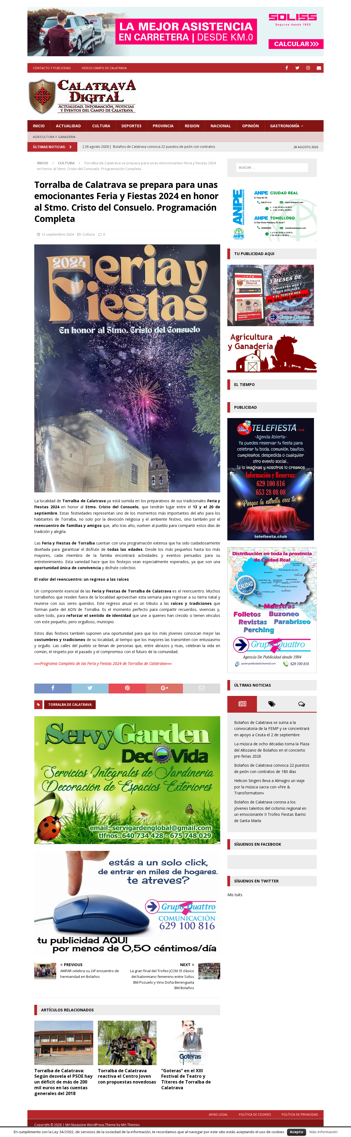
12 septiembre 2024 (57, 234)
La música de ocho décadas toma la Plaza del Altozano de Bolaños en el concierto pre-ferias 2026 (271, 750)
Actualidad (68, 125)
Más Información (324, 1131)
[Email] (319, 68)
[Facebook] (286, 68)
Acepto (296, 1131)
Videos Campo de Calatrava (104, 68)
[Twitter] (297, 68)
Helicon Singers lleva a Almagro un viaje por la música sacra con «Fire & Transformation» (269, 786)
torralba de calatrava (70, 704)
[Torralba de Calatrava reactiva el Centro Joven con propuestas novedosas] (127, 1043)
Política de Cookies (255, 1114)
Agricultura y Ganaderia (54, 137)
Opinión (250, 125)
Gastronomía (284, 125)
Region (192, 125)
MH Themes (130, 1124)
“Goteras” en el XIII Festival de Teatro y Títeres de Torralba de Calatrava (186, 1079)
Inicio (39, 125)
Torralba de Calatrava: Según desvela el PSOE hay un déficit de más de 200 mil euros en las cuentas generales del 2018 (63, 1082)
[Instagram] (308, 68)
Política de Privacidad (300, 1114)
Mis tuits (234, 894)
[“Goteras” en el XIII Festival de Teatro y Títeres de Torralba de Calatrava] (190, 1043)
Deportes (131, 125)
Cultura (101, 125)
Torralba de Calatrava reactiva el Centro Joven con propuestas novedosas (127, 1076)
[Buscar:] (272, 167)
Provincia (163, 125)
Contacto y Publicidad (52, 68)
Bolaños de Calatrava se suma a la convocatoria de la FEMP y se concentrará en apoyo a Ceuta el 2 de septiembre (271, 728)
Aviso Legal (218, 1114)
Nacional (221, 125)
